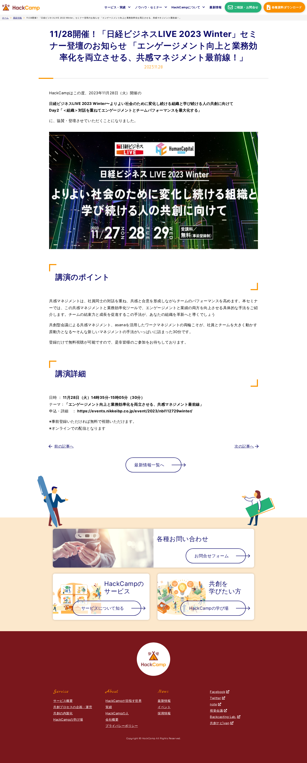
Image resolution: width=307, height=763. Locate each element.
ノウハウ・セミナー (148, 7)
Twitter (215, 698)
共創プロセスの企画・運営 (72, 707)
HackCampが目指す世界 (123, 701)
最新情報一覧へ (149, 464)
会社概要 (111, 719)
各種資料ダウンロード (286, 7)
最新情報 (215, 7)
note (213, 704)
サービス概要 (63, 701)
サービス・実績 (115, 7)
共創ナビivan (219, 723)
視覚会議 (216, 711)
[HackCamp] (21, 7)
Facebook (217, 692)
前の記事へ (64, 446)
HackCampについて (185, 7)
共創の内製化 (63, 713)
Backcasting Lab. (223, 717)
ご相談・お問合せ (246, 7)
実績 (108, 707)
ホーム (5, 17)
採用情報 (164, 713)
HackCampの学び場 (68, 719)
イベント (164, 707)
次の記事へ (244, 446)
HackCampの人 (117, 713)
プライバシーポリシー (121, 726)
